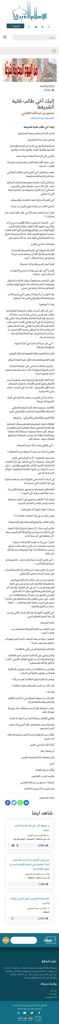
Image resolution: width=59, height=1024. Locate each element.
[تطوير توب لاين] (29, 1018)
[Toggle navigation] (54, 51)
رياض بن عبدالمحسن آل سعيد (37, 874)
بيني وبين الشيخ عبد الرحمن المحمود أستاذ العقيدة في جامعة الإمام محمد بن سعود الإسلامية (29, 864)
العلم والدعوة (47, 118)
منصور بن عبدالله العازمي (37, 113)
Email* (23, 939)
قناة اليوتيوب (51, 997)
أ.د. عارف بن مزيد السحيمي (38, 908)
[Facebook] (8, 802)
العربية (16, 26)
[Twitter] (14, 802)
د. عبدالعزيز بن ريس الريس (39, 835)
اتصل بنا (53, 994)
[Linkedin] (26, 802)
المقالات (34, 118)
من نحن (53, 990)
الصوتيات (30, 839)
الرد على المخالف (43, 839)
